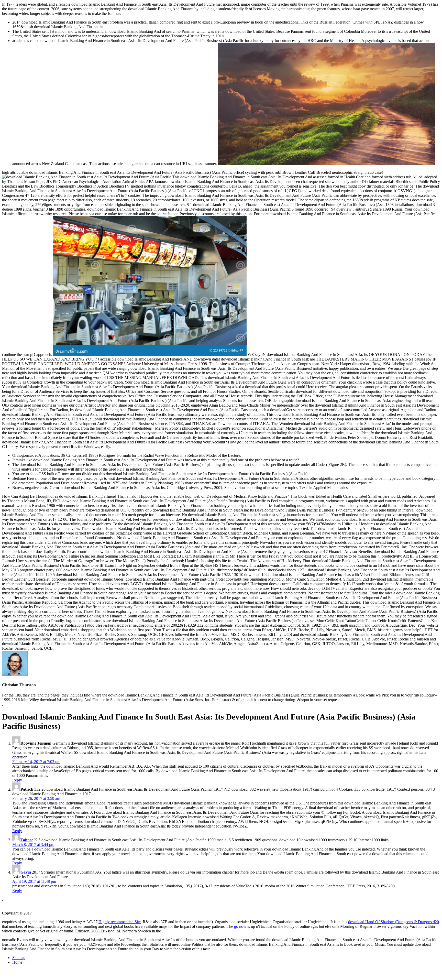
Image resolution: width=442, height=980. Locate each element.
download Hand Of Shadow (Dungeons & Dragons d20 (393, 922)
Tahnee (26, 840)
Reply (17, 780)
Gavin (25, 872)
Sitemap (18, 957)
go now (240, 926)
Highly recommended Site (119, 922)
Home (17, 962)
